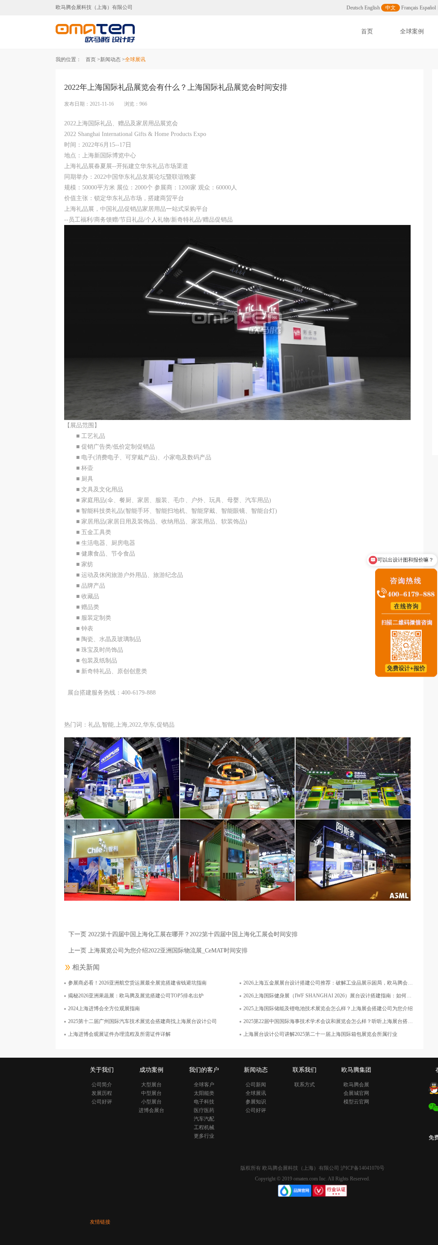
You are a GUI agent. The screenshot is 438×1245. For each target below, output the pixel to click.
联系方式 (304, 1085)
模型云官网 (356, 1102)
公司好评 (102, 1102)
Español (428, 8)
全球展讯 (256, 1093)
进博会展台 (151, 1110)
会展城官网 (356, 1093)
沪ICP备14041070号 (362, 1168)
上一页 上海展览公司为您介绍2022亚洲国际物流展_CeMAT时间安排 (158, 950)
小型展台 (151, 1102)
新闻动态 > (112, 59)
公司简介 (102, 1085)
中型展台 (151, 1093)
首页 (367, 31)
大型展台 (151, 1085)
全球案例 (412, 31)
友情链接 (100, 1222)
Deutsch (354, 8)
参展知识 (256, 1102)
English (372, 8)
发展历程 (102, 1093)
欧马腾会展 (356, 1085)
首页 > (93, 59)
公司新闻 (256, 1085)
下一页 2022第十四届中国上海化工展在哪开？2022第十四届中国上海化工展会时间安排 (183, 934)
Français (409, 8)
